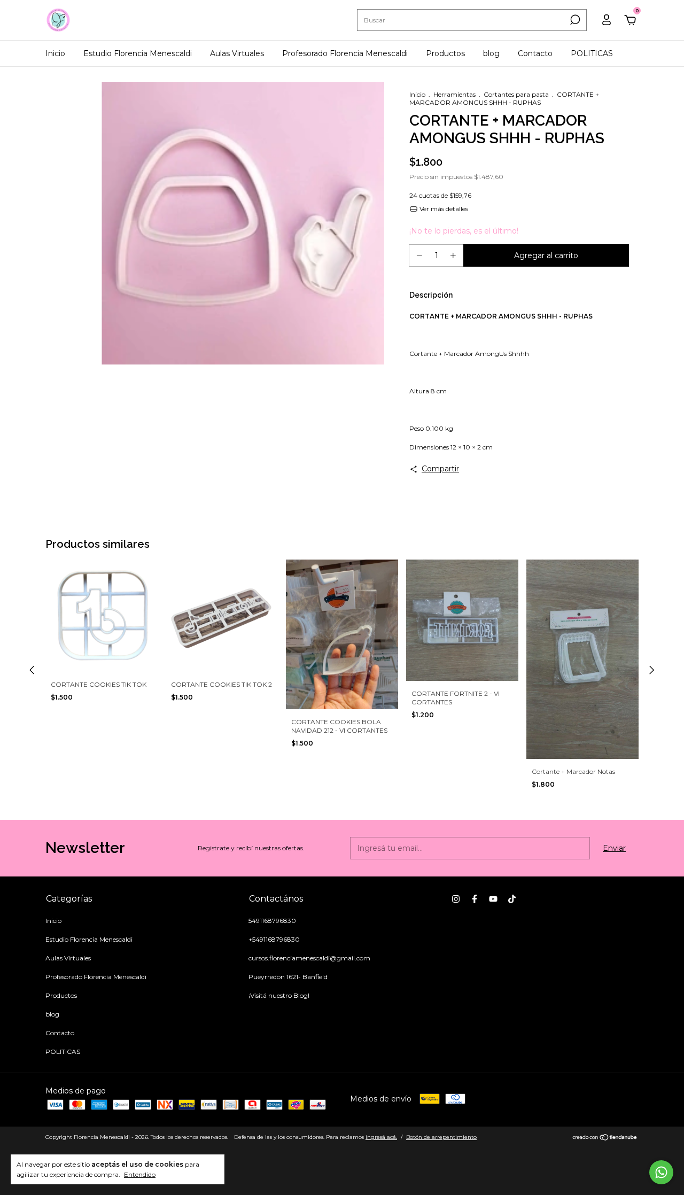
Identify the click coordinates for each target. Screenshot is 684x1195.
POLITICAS (592, 53)
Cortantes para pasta (516, 94)
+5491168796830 (274, 939)
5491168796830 (272, 921)
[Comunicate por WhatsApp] (661, 1172)
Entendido (140, 1174)
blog (491, 53)
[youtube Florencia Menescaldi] (493, 899)
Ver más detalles (443, 209)
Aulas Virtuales (237, 53)
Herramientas (454, 94)
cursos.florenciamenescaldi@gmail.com (309, 958)
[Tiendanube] (605, 1138)
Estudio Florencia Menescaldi (137, 53)
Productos (445, 53)
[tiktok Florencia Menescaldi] (512, 899)
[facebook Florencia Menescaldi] (474, 899)
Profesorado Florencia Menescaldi (345, 53)
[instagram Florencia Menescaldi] (456, 899)
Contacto (535, 53)
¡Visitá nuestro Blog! (278, 995)
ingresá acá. (381, 1137)
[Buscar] (574, 19)
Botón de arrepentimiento (441, 1137)
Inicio (55, 53)
